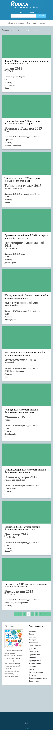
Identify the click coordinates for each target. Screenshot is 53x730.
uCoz (27, 728)
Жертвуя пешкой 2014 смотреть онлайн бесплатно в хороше (26, 296)
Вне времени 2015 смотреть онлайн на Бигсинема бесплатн (26, 585)
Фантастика (34, 681)
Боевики (32, 637)
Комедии (32, 640)
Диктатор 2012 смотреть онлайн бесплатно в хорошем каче (22, 528)
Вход (21, 12)
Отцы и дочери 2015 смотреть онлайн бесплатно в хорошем (25, 471)
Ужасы (31, 669)
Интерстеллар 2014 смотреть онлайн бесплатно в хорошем (25, 353)
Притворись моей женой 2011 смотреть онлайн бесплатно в (26, 236)
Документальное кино (38, 678)
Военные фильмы (36, 672)
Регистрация (32, 12)
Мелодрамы (34, 652)
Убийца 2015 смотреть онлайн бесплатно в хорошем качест (21, 411)
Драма (31, 634)
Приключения (34, 655)
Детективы (33, 643)
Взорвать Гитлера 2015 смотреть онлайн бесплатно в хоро (22, 122)
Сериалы (32, 631)
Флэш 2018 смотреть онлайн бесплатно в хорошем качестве (26, 62)
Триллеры (33, 658)
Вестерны (33, 675)
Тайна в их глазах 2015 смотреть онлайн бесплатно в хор (22, 179)
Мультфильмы (35, 660)
